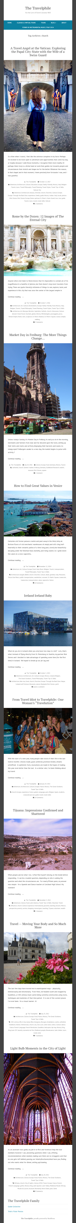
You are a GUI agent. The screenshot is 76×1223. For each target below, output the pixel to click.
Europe (40, 184)
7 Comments (39, 1036)
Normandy (38, 1189)
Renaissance (50, 1030)
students (61, 792)
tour (56, 198)
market (62, 467)
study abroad (27, 795)
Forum (23, 314)
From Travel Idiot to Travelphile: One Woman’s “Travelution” (38, 701)
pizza (60, 314)
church (43, 193)
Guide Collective (14, 1206)
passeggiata (54, 314)
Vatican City (37, 190)
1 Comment (39, 473)
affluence (14, 906)
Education (34, 184)
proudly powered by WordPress (44, 1218)
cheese (18, 1025)
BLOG (53, 23)
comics (53, 1025)
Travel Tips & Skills (57, 187)
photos (64, 195)
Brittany (17, 1183)
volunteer (57, 908)
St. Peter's (43, 198)
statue (58, 317)
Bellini (27, 575)
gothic (22, 1186)
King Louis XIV (12, 1030)
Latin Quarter (37, 1186)
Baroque (25, 311)
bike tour (23, 681)
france (31, 792)
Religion (64, 184)
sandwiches (37, 577)
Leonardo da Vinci (28, 1030)
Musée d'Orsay (61, 1186)
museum (30, 470)
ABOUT (64, 23)
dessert (14, 314)
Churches (49, 193)
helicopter (47, 1027)
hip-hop (53, 1027)
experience (31, 195)
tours (18, 187)
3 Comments (39, 322)
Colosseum (55, 311)
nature (38, 684)
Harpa (63, 681)
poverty (19, 908)
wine (39, 1033)
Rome (32, 198)
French (59, 1183)
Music (41, 569)
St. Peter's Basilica (38, 317)
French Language (19, 1027)
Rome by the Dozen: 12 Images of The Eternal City (38, 218)
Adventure (13, 184)
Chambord (12, 1025)
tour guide (62, 198)
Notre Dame (45, 1189)
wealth (63, 908)
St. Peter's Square (50, 317)
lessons (58, 906)
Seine (55, 1189)
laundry (20, 1030)
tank (56, 1030)
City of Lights (29, 1183)
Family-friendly (47, 184)
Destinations (33, 306)
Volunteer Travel (57, 903)
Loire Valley (45, 1186)
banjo (28, 1022)
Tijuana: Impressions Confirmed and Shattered (38, 812)
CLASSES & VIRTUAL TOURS (26, 23)
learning (52, 906)
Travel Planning (37, 187)
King (63, 1027)
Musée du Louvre (23, 1189)
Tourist (13, 187)
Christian (37, 193)
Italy (59, 184)
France (42, 787)
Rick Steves (13, 198)
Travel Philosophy (25, 187)
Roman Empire (13, 317)
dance (63, 1025)
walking (37, 319)
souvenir (44, 577)
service (25, 908)
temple (63, 317)
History (55, 184)
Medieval (38, 1030)
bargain (22, 575)
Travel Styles (46, 187)
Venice (51, 580)
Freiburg (36, 467)
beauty (32, 193)
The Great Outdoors (24, 678)
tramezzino (24, 580)
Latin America (34, 903)
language (42, 792)
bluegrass (37, 1022)
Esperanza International (35, 906)
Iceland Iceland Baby (38, 596)
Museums (62, 575)
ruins (23, 317)
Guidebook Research (52, 467)
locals (59, 195)
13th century (15, 1022)
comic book (47, 1025)
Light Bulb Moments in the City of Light (38, 1048)
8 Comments (39, 1191)
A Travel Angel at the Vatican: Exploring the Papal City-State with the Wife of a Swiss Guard (38, 51)
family (38, 195)
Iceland (52, 676)
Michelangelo (45, 314)
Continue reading (17, 297)
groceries (46, 906)
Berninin (31, 311)
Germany (52, 465)
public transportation (26, 577)
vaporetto (45, 580)
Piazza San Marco (13, 577)
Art (22, 306)
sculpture (29, 317)
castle (57, 1022)
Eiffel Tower (43, 1183)
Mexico (63, 906)
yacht (57, 684)
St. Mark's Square (53, 577)
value (40, 580)
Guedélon (41, 1027)
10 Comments (39, 583)
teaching (45, 908)
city (35, 1025)
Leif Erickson (25, 684)
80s (20, 1022)
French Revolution (31, 1027)
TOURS (43, 23)
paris (46, 792)
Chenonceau (25, 1025)
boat (27, 681)
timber (60, 1030)
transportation (59, 569)
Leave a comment (39, 687)
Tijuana (51, 908)
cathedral (15, 467)
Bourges (43, 1022)
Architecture (21, 184)
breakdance (50, 1022)
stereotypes (38, 908)
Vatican (48, 201)
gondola (52, 575)
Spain (56, 792)
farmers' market (29, 467)
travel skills (41, 201)
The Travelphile (38, 8)
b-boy (24, 1022)
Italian (51, 195)
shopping (31, 908)
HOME (10, 23)
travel (35, 201)
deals (47, 575)
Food (53, 306)
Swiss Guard (51, 198)
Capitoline (37, 311)
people (43, 1030)
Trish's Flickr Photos (15, 1211)
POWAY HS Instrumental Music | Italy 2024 (38, 27)
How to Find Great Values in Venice (38, 486)
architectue (16, 311)
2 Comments (39, 204)
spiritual (37, 198)
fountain (28, 314)
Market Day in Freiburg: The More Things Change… (38, 336)
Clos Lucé (40, 1025)
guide (42, 195)
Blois (32, 1022)
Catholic (43, 311)
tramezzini (62, 577)
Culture (28, 184)
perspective (13, 908)
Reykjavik (44, 684)
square (44, 470)
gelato (34, 314)
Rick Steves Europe (24, 198)
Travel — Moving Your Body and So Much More (38, 925)
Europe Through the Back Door (18, 195)
